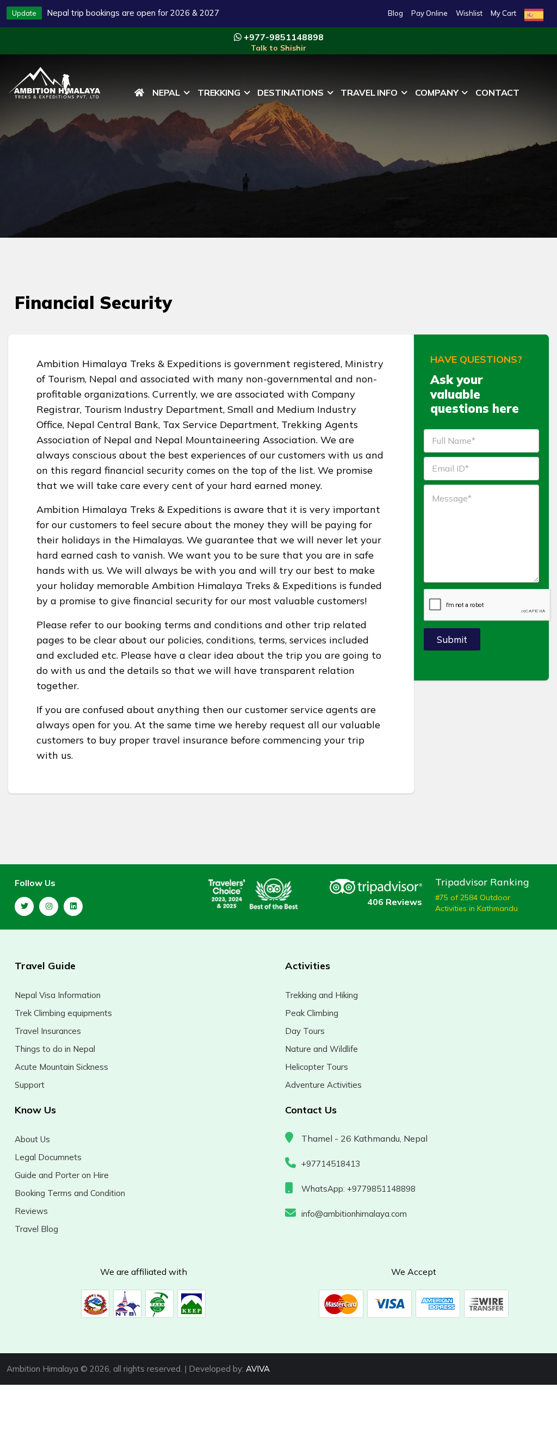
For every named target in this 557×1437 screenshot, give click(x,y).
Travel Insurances (48, 1031)
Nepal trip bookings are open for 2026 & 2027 (133, 13)
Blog (395, 13)
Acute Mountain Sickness (61, 1067)
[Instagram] (48, 906)
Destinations (290, 92)
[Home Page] (139, 92)
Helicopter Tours (316, 1067)
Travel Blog (36, 1229)
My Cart (503, 13)
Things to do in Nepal (55, 1049)
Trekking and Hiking (321, 995)
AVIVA (258, 1369)
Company (437, 92)
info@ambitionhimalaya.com (354, 1214)
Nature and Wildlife (321, 1049)
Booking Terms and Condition (70, 1193)
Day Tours (305, 1031)
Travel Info (369, 92)
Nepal (166, 92)
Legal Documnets (48, 1157)
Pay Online (429, 13)
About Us (32, 1139)
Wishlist (469, 13)
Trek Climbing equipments (63, 1013)
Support (30, 1085)
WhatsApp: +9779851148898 (358, 1189)
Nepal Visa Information (58, 995)
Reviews (31, 1211)
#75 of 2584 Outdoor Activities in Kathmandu (476, 903)
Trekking (218, 92)
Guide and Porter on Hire (62, 1175)
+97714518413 (330, 1164)
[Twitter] (24, 906)
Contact (497, 92)
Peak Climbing (311, 1013)
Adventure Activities (323, 1085)
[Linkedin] (73, 906)
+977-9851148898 (283, 42)
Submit (452, 639)
